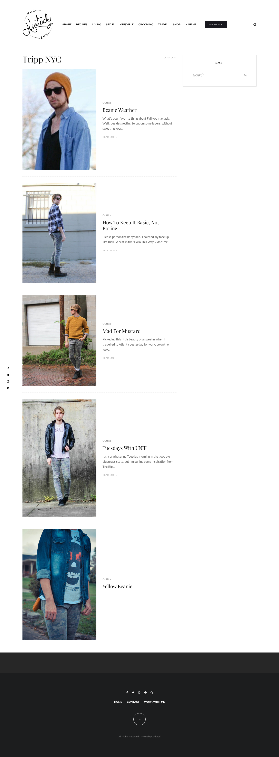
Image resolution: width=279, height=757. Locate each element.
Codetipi (156, 736)
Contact (133, 701)
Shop (177, 24)
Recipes (81, 24)
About (66, 24)
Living (96, 24)
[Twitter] (133, 692)
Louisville (126, 24)
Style (110, 24)
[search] (245, 75)
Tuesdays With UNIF (125, 448)
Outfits (107, 102)
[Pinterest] (145, 692)
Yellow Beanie (117, 586)
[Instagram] (139, 692)
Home (118, 701)
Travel (163, 24)
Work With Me (154, 701)
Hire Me (190, 24)
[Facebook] (127, 692)
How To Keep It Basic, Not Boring (131, 225)
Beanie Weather (120, 110)
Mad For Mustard (122, 331)
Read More (110, 137)
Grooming (145, 24)
